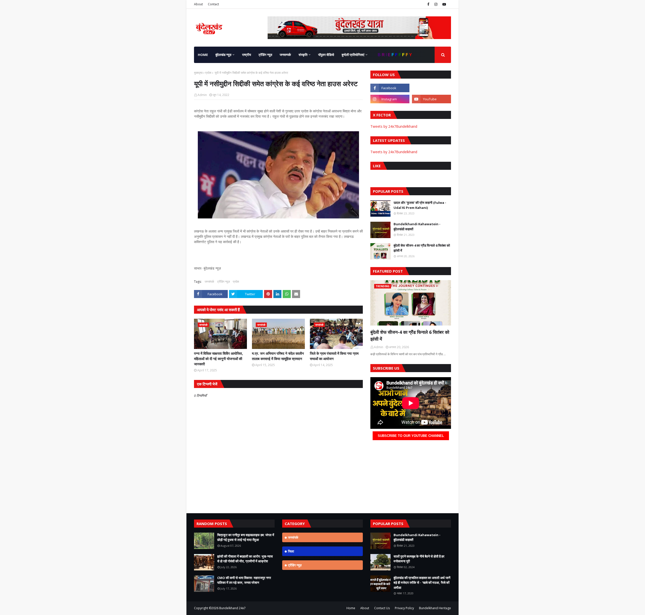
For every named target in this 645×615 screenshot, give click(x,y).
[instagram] (436, 4)
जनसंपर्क (209, 281)
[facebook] (428, 4)
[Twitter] (431, 88)
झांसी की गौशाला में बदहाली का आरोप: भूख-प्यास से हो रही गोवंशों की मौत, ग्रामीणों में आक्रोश (245, 559)
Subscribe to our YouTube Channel (411, 436)
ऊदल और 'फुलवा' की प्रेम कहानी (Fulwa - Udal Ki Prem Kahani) (420, 205)
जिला (291, 551)
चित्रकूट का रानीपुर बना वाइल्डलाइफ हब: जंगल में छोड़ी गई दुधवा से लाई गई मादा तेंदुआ (245, 537)
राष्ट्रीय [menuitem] (246, 54)
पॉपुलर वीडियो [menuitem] (326, 54)
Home (350, 608)
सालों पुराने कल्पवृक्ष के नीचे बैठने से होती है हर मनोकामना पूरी (419, 559)
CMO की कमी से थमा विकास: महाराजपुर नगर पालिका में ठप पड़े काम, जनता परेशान (244, 580)
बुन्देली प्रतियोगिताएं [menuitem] (353, 54)
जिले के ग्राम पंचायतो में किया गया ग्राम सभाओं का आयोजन (334, 356)
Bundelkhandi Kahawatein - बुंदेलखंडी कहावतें (417, 226)
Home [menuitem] (203, 54)
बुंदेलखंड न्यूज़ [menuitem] (223, 54)
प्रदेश (208, 73)
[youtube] (443, 4)
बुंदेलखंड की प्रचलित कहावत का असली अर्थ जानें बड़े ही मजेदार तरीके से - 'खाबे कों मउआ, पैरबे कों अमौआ (422, 582)
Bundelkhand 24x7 (232, 608)
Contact (213, 4)
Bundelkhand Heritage (435, 608)
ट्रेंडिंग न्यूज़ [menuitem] (265, 54)
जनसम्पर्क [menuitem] (285, 54)
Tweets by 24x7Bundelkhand (393, 126)
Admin (202, 95)
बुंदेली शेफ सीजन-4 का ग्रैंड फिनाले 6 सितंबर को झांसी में (422, 248)
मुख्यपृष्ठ (198, 73)
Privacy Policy (404, 608)
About (198, 4)
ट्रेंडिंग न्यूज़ (223, 281)
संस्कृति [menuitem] (303, 54)
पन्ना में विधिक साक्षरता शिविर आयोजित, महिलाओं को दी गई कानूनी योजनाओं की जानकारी (218, 358)
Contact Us (382, 608)
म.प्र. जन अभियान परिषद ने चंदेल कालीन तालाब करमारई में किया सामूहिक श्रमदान (278, 356)
